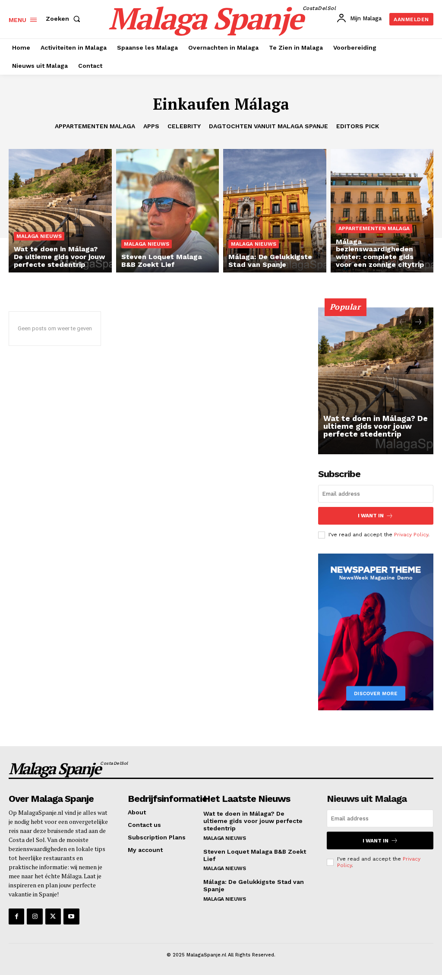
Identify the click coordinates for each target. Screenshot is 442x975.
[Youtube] (71, 916)
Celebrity (184, 126)
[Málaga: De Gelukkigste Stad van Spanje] (274, 210)
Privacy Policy (411, 535)
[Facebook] (16, 916)
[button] (65, 18)
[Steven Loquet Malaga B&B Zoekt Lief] (167, 210)
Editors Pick (357, 126)
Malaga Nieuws (39, 236)
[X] (53, 916)
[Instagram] (34, 916)
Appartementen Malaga (95, 126)
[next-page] (418, 322)
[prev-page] (403, 322)
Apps (151, 126)
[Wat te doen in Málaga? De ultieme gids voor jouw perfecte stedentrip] (60, 210)
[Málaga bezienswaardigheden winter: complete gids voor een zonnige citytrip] (382, 210)
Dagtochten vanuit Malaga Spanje (268, 126)
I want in (371, 516)
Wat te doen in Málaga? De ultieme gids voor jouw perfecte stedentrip (375, 426)
